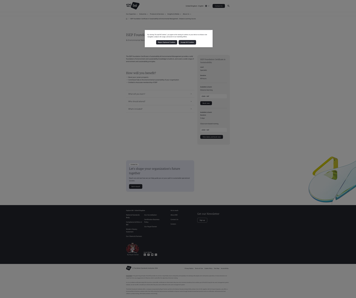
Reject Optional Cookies (166, 42)
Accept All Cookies (187, 42)
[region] (179, 38)
